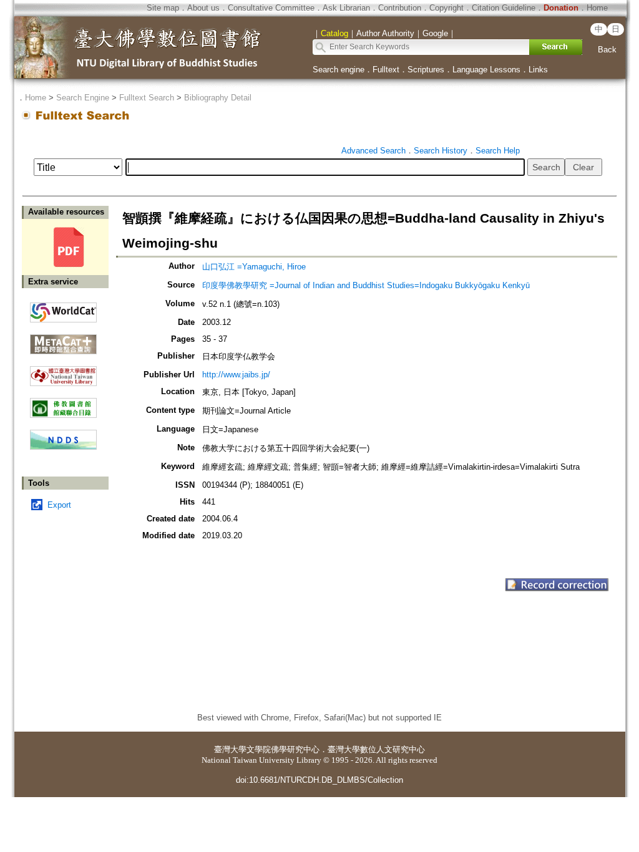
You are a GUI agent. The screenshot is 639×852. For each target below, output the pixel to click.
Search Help (498, 150)
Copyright (446, 7)
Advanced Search (373, 150)
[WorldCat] (63, 309)
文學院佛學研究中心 (283, 749)
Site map (163, 7)
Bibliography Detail (217, 97)
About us (203, 7)
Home (597, 7)
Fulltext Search (146, 97)
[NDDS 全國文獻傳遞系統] (63, 447)
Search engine (338, 69)
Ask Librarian (346, 7)
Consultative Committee (271, 7)
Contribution (399, 7)
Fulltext (386, 69)
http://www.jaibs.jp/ (236, 374)
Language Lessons (486, 69)
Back (607, 49)
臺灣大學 (230, 749)
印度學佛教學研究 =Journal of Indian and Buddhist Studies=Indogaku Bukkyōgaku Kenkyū (366, 285)
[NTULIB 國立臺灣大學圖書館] (63, 371)
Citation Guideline (503, 7)
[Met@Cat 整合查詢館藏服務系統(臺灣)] (63, 339)
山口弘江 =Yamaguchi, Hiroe (254, 266)
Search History (440, 150)
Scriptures (425, 69)
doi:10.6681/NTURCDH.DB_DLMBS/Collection (319, 780)
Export (59, 505)
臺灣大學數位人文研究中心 (376, 749)
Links (538, 69)
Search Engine (82, 97)
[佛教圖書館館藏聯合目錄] (63, 403)
